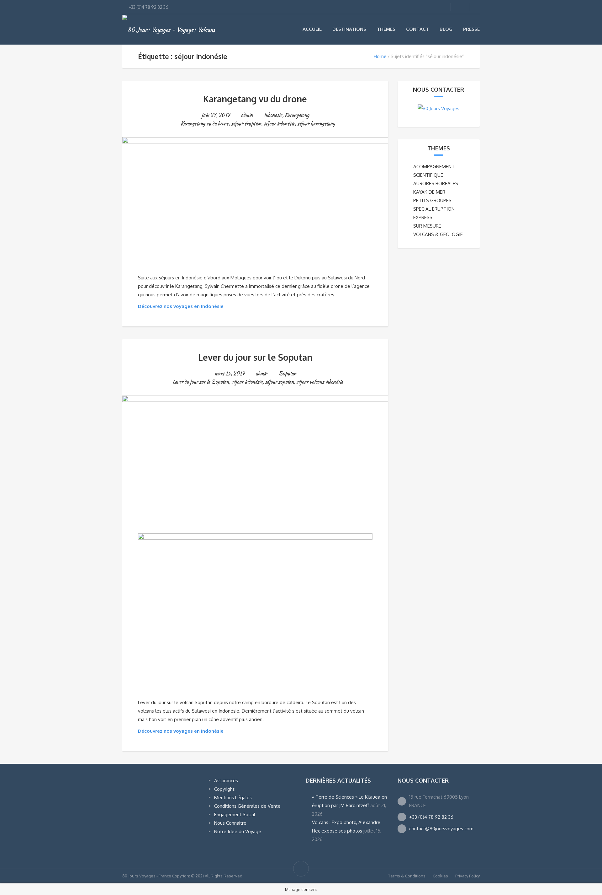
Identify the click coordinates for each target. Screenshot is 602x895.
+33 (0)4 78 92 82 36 (431, 817)
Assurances (226, 781)
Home (380, 56)
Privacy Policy (467, 875)
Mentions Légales (233, 798)
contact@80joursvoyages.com (441, 829)
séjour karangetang (316, 123)
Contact (417, 29)
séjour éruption (246, 123)
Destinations (349, 29)
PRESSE (471, 29)
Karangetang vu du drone (255, 99)
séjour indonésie (279, 123)
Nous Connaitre (230, 823)
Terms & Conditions (406, 875)
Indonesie (273, 115)
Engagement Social (234, 814)
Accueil (312, 29)
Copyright (224, 789)
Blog (446, 29)
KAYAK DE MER (429, 192)
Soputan (287, 373)
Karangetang (297, 115)
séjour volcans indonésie (319, 381)
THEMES (438, 148)
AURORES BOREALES (435, 183)
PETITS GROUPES (432, 200)
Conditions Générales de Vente (247, 806)
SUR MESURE (427, 226)
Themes (386, 29)
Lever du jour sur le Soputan (255, 357)
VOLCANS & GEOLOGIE (438, 234)
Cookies (440, 875)
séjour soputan (279, 381)
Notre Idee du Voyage (237, 831)
